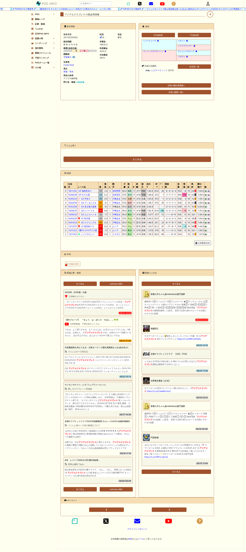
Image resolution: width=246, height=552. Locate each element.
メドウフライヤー (185, 46)
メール (141, 539)
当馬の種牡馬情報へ (176, 85)
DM (130, 539)
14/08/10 (72, 210)
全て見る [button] (80, 284)
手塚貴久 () (69, 57)
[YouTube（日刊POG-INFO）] (162, 4)
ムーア (115, 226)
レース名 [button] (82, 187)
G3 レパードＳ (87, 210)
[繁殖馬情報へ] (158, 41)
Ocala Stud (68, 65)
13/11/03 (72, 234)
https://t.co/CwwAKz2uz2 (159, 391)
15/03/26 (72, 206)
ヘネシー (181, 41)
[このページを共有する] (210, 14)
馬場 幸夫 (68, 71)
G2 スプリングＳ (88, 222)
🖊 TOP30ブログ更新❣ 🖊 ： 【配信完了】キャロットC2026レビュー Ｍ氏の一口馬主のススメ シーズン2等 (56, 9)
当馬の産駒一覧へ (176, 92)
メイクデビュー (87, 234)
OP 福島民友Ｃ (85, 191)
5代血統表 (158, 35)
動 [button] (206, 187)
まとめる (137, 159)
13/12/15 (72, 226)
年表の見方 (74, 264)
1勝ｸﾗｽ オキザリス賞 (87, 230)
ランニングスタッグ (186, 51)
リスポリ (116, 234)
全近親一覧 (194, 66)
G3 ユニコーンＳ (88, 214)
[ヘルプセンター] (174, 4)
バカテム (181, 57)
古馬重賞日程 (203, 243)
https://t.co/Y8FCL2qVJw (156, 457)
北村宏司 (116, 195)
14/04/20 (72, 218)
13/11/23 (72, 230)
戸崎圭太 (116, 199)
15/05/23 (72, 199)
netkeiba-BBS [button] (116, 284)
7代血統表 (194, 35)
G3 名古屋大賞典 (88, 206)
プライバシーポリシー (137, 529)
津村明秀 (116, 191)
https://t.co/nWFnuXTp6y (189, 339)
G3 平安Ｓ (85, 199)
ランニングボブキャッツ (153, 51)
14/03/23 (72, 222)
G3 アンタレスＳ (88, 203)
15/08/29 (72, 195)
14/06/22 (72, 214)
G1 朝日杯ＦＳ (87, 226)
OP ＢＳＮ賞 (84, 195)
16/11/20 (72, 191)
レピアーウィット (159, 70)
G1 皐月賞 (85, 218)
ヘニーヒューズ (149, 41)
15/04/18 (72, 203)
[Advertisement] (137, 121)
